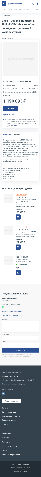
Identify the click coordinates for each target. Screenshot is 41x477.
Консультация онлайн (10, 315)
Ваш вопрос (6, 319)
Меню (4, 3)
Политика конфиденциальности (20, 468)
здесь (16, 126)
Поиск (37, 9)
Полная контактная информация (14, 384)
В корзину (11, 108)
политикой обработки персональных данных (16, 356)
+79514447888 (15, 304)
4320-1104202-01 (22, 257)
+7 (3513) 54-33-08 (33, 3)
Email (4, 342)
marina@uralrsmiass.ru (10, 376)
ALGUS (25, 471)
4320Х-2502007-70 (22, 197)
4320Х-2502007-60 (22, 230)
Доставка (17, 134)
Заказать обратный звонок (12, 311)
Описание (7, 134)
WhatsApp (8, 307)
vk (3, 393)
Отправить (20, 350)
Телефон (5, 334)
